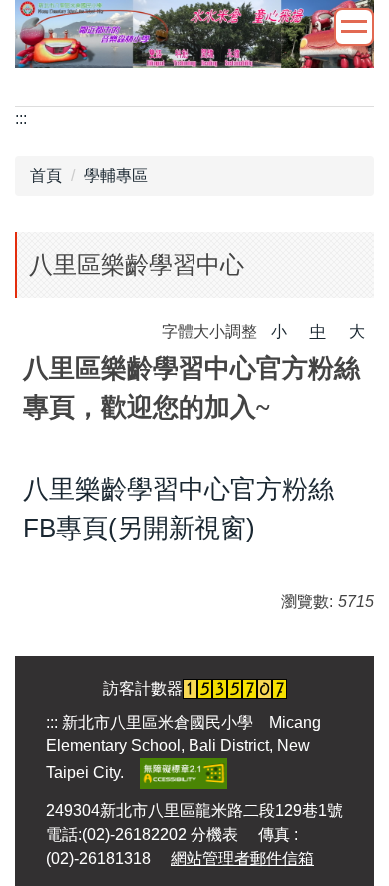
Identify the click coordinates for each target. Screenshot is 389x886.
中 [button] (318, 331)
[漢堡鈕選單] (354, 27)
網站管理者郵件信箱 (242, 858)
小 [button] (279, 331)
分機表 (214, 834)
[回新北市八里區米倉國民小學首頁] (194, 31)
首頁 (46, 175)
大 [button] (357, 331)
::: (21, 118)
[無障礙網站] (183, 771)
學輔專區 (116, 175)
